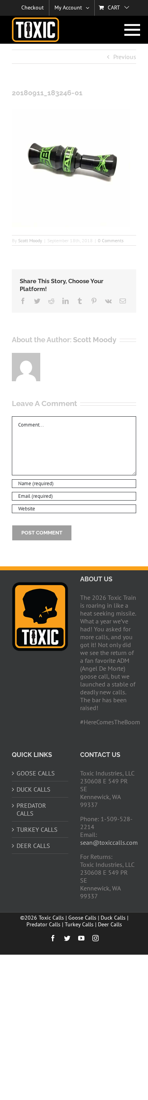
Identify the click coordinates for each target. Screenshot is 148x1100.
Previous (124, 57)
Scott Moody (30, 240)
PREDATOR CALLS (31, 809)
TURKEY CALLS (37, 829)
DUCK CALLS (34, 789)
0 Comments (111, 240)
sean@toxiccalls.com (109, 842)
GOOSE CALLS (36, 773)
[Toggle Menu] (130, 30)
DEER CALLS (33, 846)
